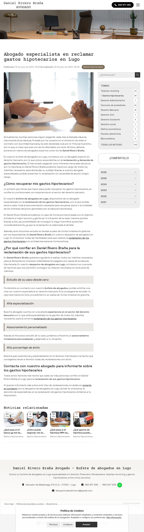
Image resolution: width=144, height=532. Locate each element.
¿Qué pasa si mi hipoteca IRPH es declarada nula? (59, 431)
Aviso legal (9, 504)
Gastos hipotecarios (93, 67)
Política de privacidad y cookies (30, 504)
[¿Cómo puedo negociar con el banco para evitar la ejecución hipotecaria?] (37, 419)
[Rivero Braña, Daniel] (23, 5)
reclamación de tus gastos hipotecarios (55, 318)
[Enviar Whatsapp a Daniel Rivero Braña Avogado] (119, 485)
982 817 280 (91, 484)
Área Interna (52, 504)
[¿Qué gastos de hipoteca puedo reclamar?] (83, 419)
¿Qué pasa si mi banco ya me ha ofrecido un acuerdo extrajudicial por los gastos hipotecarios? (12, 431)
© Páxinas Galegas (131, 503)
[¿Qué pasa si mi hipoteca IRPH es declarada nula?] (60, 419)
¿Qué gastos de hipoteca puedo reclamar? (81, 431)
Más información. (114, 517)
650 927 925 (109, 484)
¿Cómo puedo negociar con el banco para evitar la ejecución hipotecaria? (36, 431)
